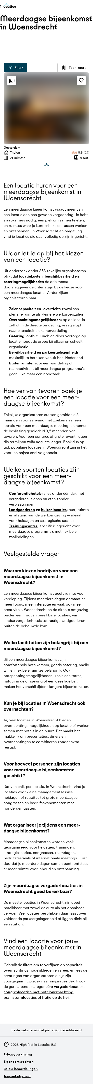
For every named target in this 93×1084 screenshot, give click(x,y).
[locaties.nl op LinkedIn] (85, 1074)
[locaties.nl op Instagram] (60, 1074)
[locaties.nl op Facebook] (72, 1074)
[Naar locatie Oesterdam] (46, 108)
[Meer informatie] (11, 80)
